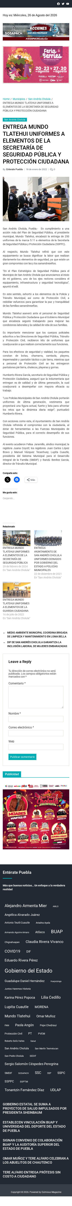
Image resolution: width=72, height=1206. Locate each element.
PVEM (41, 1033)
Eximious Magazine (51, 1192)
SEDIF (33, 1056)
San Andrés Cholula (14, 119)
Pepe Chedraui (48, 1025)
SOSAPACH (23, 1073)
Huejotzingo (56, 981)
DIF (28, 951)
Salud (33, 1041)
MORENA (41, 1007)
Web (11, 741)
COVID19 (12, 951)
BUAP (57, 931)
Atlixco (40, 932)
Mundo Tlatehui (17, 1016)
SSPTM (24, 1081)
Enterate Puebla (14, 169)
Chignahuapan (12, 942)
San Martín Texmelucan (46, 1048)
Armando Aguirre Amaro (17, 932)
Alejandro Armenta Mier (26, 905)
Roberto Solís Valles (14, 1041)
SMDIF (8, 1073)
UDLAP (55, 1090)
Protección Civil (13, 1033)
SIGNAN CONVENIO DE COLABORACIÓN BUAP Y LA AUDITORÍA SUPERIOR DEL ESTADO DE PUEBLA (32, 1144)
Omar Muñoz (45, 1016)
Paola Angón (24, 1025)
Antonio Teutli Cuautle (17, 922)
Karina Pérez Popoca (20, 997)
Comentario (17, 683)
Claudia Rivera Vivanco (44, 941)
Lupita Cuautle (17, 1007)
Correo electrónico (21, 727)
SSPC (61, 1073)
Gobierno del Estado (28, 971)
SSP (49, 1073)
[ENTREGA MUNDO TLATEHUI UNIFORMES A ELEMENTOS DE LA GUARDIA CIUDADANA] (16, 590)
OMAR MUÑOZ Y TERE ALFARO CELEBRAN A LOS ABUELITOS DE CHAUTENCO (36, 1160)
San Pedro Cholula (14, 1056)
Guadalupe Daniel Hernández (24, 981)
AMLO (56, 906)
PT (30, 1033)
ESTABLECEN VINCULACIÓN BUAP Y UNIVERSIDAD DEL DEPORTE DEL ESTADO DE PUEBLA (34, 1126)
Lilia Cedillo (51, 997)
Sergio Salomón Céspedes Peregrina (31, 1064)
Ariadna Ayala (43, 922)
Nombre (14, 713)
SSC (38, 1073)
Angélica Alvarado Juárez (22, 915)
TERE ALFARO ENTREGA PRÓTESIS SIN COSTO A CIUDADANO (32, 1174)
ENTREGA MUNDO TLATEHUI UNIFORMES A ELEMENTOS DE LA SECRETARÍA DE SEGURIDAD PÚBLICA (16, 555)
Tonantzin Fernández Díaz (24, 1090)
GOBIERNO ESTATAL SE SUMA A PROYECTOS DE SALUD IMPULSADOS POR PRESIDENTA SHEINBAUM (34, 1108)
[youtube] (67, 3)
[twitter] (63, 3)
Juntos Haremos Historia (18, 988)
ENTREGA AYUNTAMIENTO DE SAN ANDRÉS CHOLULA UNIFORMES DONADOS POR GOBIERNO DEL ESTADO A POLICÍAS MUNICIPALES (48, 559)
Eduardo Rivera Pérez (21, 960)
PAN (7, 1025)
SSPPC (9, 1081)
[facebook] (58, 3)
